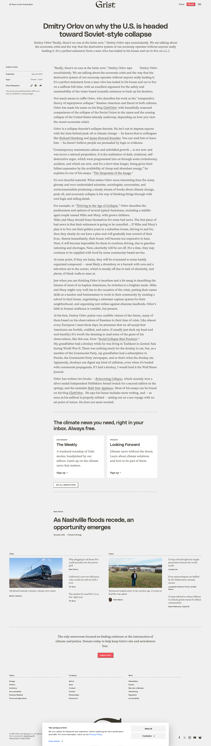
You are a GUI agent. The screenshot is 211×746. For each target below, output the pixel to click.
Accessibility (134, 698)
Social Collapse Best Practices (118, 339)
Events (131, 685)
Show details (54, 741)
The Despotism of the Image (112, 173)
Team (71, 685)
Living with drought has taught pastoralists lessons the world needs (183, 562)
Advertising (133, 691)
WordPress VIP (29, 736)
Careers (72, 691)
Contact (72, 688)
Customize (147, 736)
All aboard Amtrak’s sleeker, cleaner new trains (32, 591)
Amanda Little (59, 535)
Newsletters (133, 681)
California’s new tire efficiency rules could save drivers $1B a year (84, 579)
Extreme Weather (16, 695)
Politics (12, 685)
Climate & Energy (75, 535)
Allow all (148, 729)
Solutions (13, 688)
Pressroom (73, 698)
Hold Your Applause (100, 388)
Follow (181, 4)
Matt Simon (73, 569)
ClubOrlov (110, 107)
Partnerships (74, 695)
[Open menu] (199, 4)
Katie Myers (118, 600)
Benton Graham (15, 596)
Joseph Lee (173, 569)
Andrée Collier (12, 67)
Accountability (15, 691)
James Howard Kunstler (105, 138)
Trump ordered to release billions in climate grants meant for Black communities (184, 599)
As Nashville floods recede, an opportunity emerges (94, 523)
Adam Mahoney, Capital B (178, 606)
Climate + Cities (36, 79)
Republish (133, 695)
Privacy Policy (25, 738)
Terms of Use (14, 738)
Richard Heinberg (71, 138)
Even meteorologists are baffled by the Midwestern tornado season (183, 579)
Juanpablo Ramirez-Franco (179, 587)
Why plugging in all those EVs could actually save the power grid (84, 562)
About (71, 681)
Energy (12, 681)
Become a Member (136, 688)
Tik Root (72, 587)
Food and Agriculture (17, 698)
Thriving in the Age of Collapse (97, 205)
